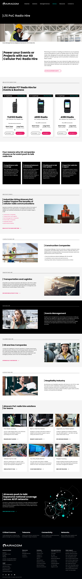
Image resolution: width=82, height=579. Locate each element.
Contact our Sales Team (71, 551)
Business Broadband (55, 558)
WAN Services (54, 556)
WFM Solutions (40, 560)
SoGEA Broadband (55, 563)
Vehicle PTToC (40, 553)
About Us (24, 551)
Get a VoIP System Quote (71, 555)
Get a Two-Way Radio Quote (72, 565)
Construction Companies (9, 214)
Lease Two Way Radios (71, 570)
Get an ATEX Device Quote (72, 568)
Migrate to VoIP (54, 566)
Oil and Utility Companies (9, 219)
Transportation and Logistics (10, 216)
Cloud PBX (53, 553)
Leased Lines (54, 560)
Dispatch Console (41, 561)
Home (4, 43)
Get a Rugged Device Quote (72, 566)
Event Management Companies (11, 218)
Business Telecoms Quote (71, 553)
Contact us (24, 556)
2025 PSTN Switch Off (56, 551)
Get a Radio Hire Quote (71, 563)
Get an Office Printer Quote (72, 558)
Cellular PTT (39, 555)
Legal (4, 563)
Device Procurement (41, 566)
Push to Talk (39, 551)
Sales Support (69, 550)
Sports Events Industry (8, 223)
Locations (24, 555)
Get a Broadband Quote (71, 556)
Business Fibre (54, 561)
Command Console (41, 563)
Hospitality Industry (7, 221)
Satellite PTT (39, 556)
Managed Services (10, 43)
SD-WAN (53, 555)
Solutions (39, 550)
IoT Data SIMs (54, 565)
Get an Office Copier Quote (72, 560)
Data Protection (6, 569)
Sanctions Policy (6, 566)
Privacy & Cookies (7, 568)
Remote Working (40, 565)
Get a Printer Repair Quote (71, 561)
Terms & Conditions (7, 564)
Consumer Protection (7, 571)
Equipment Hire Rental (20, 43)
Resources (25, 550)
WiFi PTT (38, 558)
